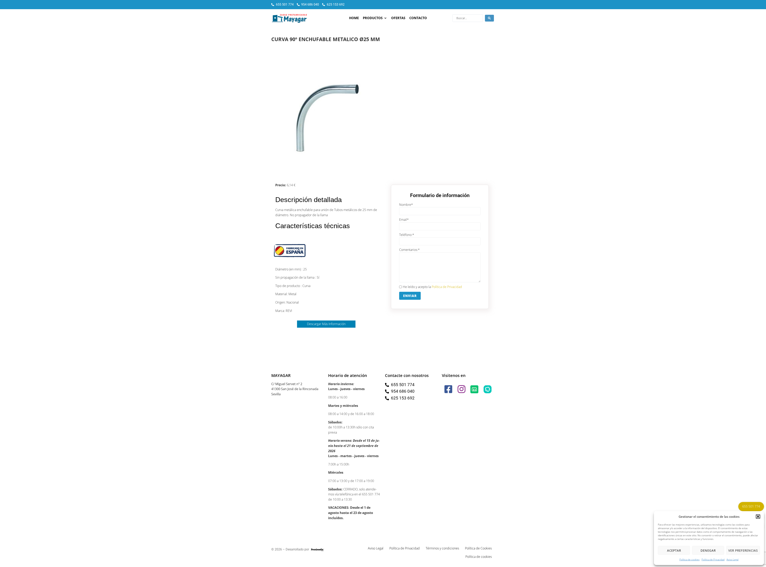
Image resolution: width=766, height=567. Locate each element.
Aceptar (674, 550)
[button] (758, 517)
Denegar (708, 550)
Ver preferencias (743, 550)
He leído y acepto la (432, 287)
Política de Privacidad (713, 559)
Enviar (410, 296)
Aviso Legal (732, 559)
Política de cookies (689, 559)
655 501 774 (751, 506)
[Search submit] (489, 18)
